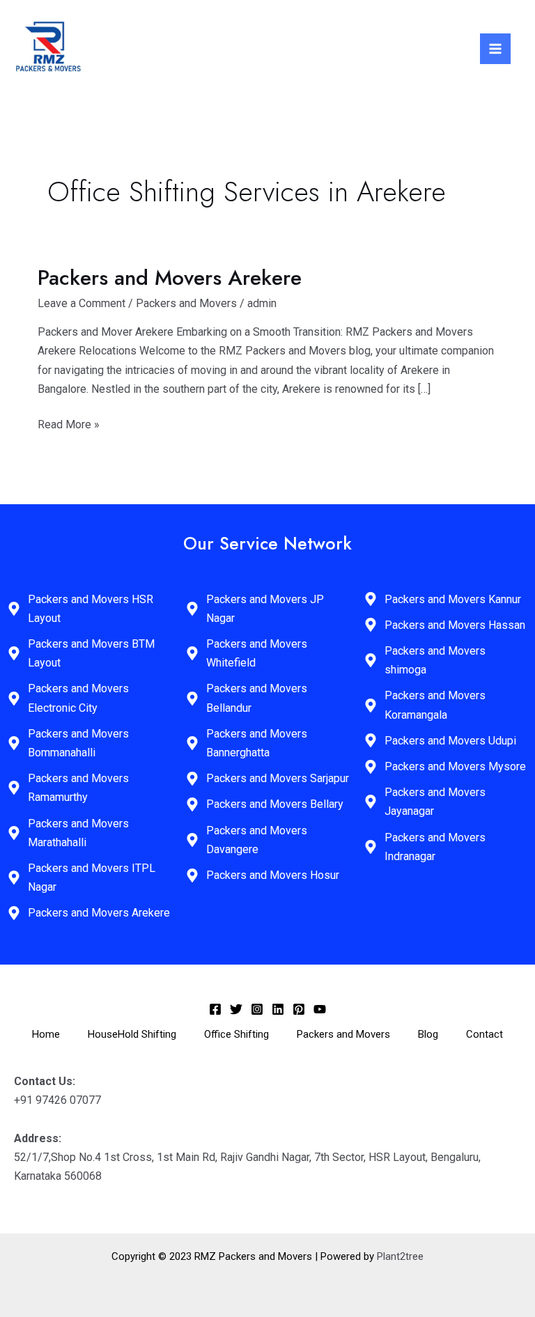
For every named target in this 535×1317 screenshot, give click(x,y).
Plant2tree (400, 1256)
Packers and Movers (186, 303)
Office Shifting (236, 1034)
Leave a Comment (81, 303)
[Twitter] (236, 1009)
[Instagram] (257, 1009)
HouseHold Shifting (132, 1034)
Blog (428, 1034)
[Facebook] (215, 1009)
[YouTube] (319, 1009)
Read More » (69, 423)
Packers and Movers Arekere (170, 278)
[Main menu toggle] (495, 48)
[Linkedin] (278, 1009)
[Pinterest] (299, 1009)
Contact (484, 1034)
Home (46, 1034)
